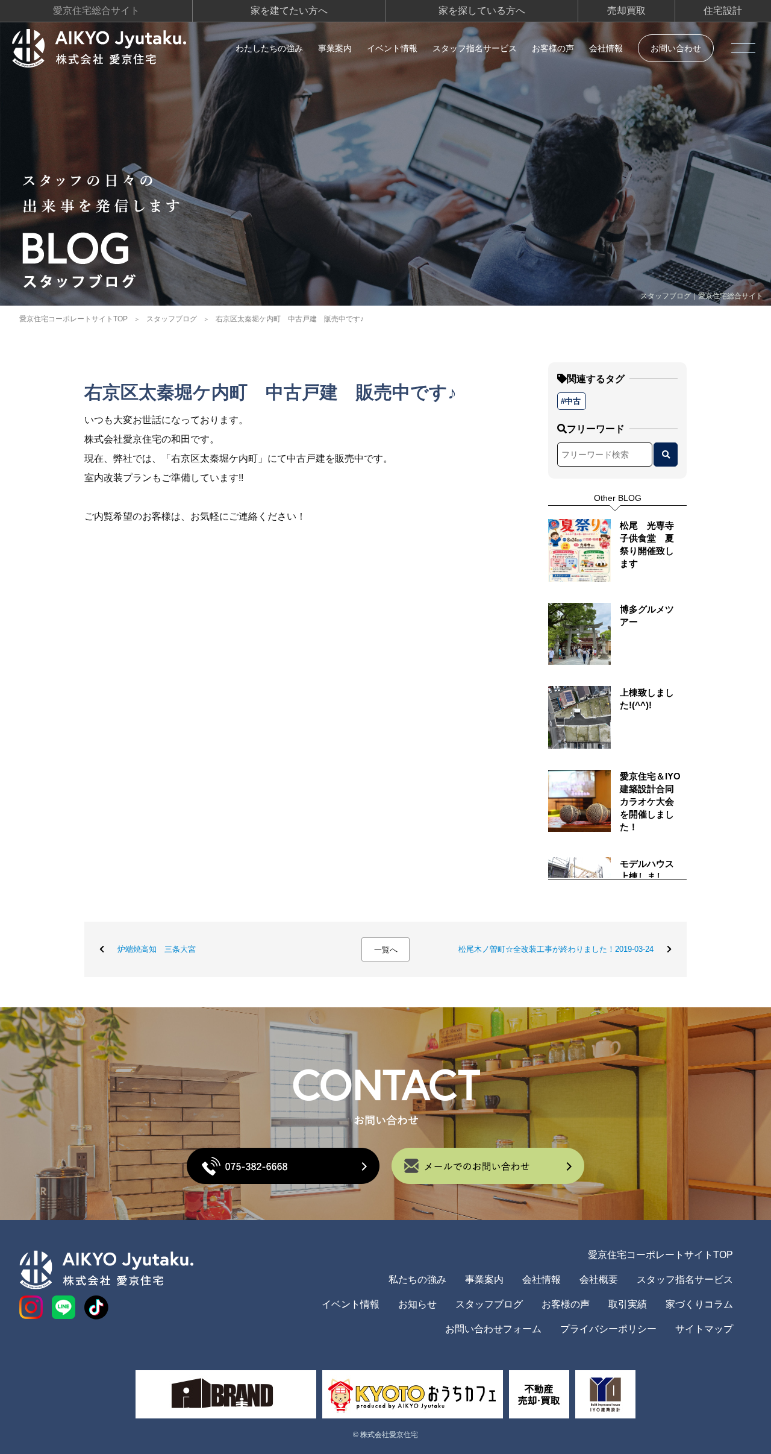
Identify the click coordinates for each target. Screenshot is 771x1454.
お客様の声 (553, 48)
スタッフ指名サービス (474, 48)
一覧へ (386, 949)
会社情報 (606, 48)
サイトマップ (704, 1329)
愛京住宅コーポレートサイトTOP (73, 319)
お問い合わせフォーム (493, 1329)
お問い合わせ (676, 48)
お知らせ (417, 1304)
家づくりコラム (699, 1304)
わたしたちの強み (269, 48)
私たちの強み (417, 1279)
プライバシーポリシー (608, 1329)
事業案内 (335, 48)
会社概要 (598, 1279)
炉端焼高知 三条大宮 (156, 949)
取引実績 (627, 1304)
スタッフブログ (171, 319)
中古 (573, 401)
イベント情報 (392, 48)
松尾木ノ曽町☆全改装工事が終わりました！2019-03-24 (556, 949)
